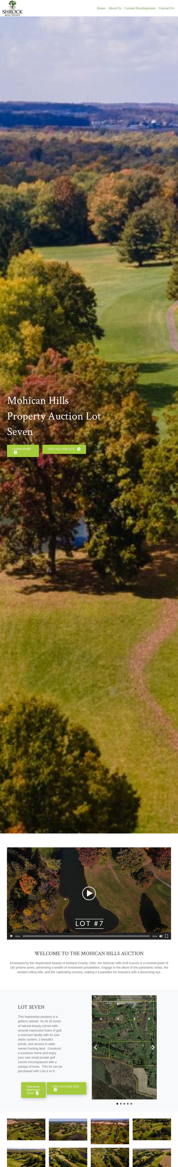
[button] (89, 893)
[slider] (86, 936)
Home (101, 8)
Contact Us (166, 8)
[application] (89, 893)
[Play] (11, 936)
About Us (114, 8)
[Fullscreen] (166, 936)
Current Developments (140, 8)
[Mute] (161, 936)
